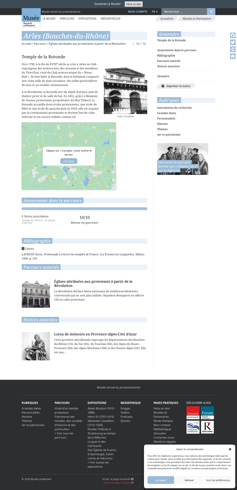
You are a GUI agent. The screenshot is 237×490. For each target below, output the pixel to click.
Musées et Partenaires (197, 18)
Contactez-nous (164, 437)
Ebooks (125, 421)
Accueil (26, 44)
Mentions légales (165, 442)
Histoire (162, 124)
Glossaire (163, 76)
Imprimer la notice (178, 86)
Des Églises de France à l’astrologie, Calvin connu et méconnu (102, 454)
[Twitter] (232, 42)
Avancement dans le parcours (176, 50)
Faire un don (133, 4)
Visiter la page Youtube (117, 482)
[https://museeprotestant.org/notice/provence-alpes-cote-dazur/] (182, 159)
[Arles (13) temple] (125, 88)
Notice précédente (38, 219)
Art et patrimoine (168, 134)
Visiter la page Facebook (116, 479)
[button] (230, 449)
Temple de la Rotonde (171, 40)
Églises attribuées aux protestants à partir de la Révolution (87, 44)
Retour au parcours (84, 222)
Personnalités (166, 118)
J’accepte (69, 161)
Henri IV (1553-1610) (101, 417)
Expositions (87, 18)
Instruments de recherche (174, 108)
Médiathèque (111, 18)
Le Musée (49, 18)
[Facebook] (232, 35)
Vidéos (125, 412)
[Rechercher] (211, 11)
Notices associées (168, 66)
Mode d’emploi (163, 421)
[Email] (232, 56)
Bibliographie (166, 55)
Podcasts (127, 417)
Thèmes (162, 129)
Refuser (189, 480)
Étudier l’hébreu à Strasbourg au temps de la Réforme (102, 433)
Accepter (161, 480)
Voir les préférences (218, 480)
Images (125, 408)
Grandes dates (166, 113)
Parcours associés (168, 61)
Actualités (166, 18)
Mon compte (137, 12)
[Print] (232, 49)
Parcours (67, 18)
